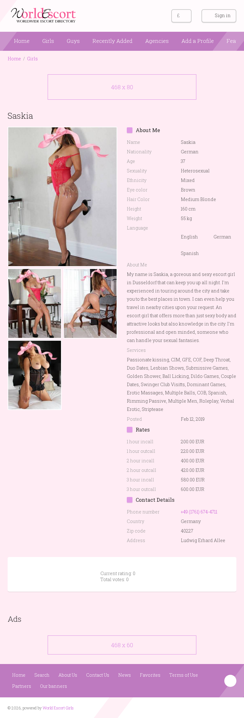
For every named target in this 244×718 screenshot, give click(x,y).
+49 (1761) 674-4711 (199, 512)
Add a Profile (197, 40)
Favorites (150, 675)
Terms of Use (183, 675)
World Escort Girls (58, 707)
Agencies (157, 40)
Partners (21, 686)
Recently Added (112, 40)
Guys (73, 40)
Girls (48, 40)
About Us (67, 675)
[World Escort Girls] (44, 15)
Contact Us (97, 675)
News (124, 675)
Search (42, 675)
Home (22, 40)
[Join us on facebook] (218, 707)
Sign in (223, 15)
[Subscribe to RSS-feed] (206, 707)
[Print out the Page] (218, 115)
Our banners (53, 686)
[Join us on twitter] (230, 707)
